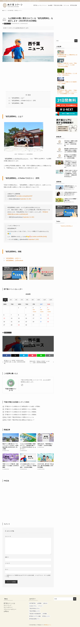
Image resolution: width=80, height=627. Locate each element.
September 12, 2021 (28, 217)
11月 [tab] (45, 299)
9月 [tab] (33, 299)
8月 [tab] (27, 299)
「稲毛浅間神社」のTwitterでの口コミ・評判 (23, 100)
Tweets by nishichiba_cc (67, 226)
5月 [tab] (11, 299)
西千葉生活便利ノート (34, 618)
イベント (40, 605)
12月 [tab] (51, 299)
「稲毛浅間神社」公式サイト (13, 258)
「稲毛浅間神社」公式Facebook (14, 260)
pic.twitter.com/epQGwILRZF (24, 196)
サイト (6, 569)
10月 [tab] (38, 299)
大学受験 (45, 613)
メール (7, 563)
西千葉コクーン (48, 624)
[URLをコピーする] (49, 355)
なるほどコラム (32, 605)
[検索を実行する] (76, 40)
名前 (7, 557)
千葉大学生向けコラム (34, 608)
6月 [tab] (16, 299)
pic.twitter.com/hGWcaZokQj (39, 236)
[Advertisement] (28, 75)
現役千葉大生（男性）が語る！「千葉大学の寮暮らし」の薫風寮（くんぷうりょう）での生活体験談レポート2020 (67, 92)
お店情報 (39, 603)
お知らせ (45, 603)
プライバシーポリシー (10, 609)
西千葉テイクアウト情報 (35, 616)
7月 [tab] (22, 299)
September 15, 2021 (25, 199)
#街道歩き (45, 212)
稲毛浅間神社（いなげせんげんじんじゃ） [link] (17, 158)
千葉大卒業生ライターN (10, 389)
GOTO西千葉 (32, 603)
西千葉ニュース (7, 23)
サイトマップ (7, 605)
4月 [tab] (5, 299)
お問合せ (6, 611)
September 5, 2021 (33, 239)
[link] (22, 385)
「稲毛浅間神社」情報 (17, 103)
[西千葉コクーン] (12, 5)
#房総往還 (10, 214)
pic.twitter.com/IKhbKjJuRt (21, 214)
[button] (6, 355)
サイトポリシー (8, 607)
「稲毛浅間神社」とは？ (17, 98)
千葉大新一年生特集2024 (35, 613)
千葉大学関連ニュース (34, 611)
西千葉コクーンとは (9, 603)
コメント (8, 536)
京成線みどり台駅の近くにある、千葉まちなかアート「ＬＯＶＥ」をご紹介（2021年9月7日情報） (67, 65)
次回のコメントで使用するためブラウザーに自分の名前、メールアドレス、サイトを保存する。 (28, 576)
